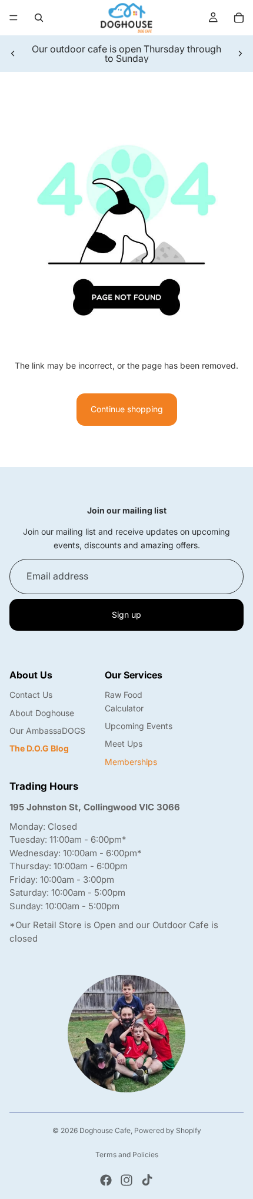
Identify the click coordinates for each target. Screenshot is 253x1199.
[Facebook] (106, 1180)
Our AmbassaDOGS (47, 731)
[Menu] (13, 17)
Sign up (126, 615)
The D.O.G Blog (39, 748)
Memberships (131, 762)
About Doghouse (41, 713)
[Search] (39, 18)
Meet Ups (123, 743)
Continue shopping (127, 409)
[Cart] (239, 18)
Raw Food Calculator (124, 701)
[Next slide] (240, 54)
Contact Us (30, 695)
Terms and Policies (126, 1154)
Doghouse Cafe (105, 1130)
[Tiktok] (147, 1180)
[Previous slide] (13, 54)
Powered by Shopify (167, 1130)
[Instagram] (126, 1180)
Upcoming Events (138, 726)
